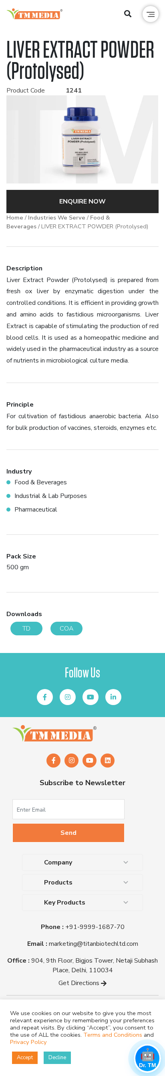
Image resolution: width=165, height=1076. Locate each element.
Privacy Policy (28, 1042)
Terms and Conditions (112, 1035)
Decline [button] (57, 1057)
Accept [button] (25, 1057)
